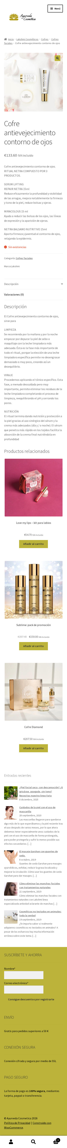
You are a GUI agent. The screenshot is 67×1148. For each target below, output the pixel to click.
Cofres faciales (24, 258)
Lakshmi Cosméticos (27, 39)
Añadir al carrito (33, 544)
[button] (57, 58)
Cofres (44, 39)
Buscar (33, 1142)
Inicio (11, 39)
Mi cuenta (11, 1142)
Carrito (52, 1138)
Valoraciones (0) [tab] (14, 294)
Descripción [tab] (11, 284)
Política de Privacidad (17, 1123)
